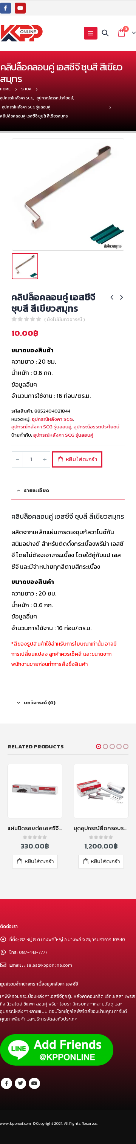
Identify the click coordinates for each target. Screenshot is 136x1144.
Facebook (6, 1083)
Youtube (34, 1083)
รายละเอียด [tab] (36, 490)
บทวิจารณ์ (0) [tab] (40, 702)
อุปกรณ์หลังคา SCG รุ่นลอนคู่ (41, 426)
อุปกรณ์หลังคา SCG (52, 419)
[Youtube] (20, 8)
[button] (98, 746)
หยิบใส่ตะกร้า (81, 459)
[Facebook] (5, 8)
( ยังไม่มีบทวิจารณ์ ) (64, 319)
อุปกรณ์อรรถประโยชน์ (96, 426)
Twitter (20, 1083)
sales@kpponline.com (49, 965)
